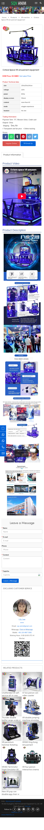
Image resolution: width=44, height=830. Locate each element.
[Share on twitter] (35, 136)
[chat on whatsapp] (3, 435)
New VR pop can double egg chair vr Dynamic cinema (10, 794)
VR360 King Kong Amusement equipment (30, 745)
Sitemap (28, 806)
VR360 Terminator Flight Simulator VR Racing (10, 769)
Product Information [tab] (12, 155)
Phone (4, 546)
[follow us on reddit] (37, 809)
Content (5, 555)
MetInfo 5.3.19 (16, 812)
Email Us (29, 143)
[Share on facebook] (5, 136)
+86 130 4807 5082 (25, 632)
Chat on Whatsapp (26, 630)
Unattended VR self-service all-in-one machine (11, 695)
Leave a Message (10, 581)
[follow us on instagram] (28, 809)
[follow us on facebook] (14, 809)
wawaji (18, 801)
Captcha (5, 571)
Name (4, 528)
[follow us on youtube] (19, 809)
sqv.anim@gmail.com (24, 626)
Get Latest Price (25, 76)
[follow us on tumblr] (33, 809)
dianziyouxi (10, 801)
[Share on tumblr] (17, 136)
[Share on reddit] (29, 136)
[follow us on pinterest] (24, 809)
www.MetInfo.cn (7, 815)
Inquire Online (11, 143)
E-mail (5, 537)
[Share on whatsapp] (11, 136)
